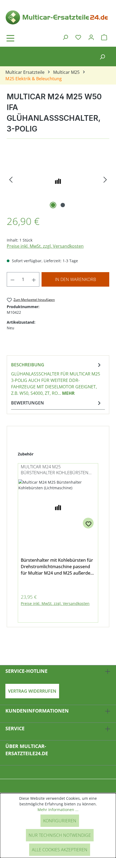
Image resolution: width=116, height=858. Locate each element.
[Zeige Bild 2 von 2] (63, 205)
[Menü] (25, 38)
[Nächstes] (105, 179)
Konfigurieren (59, 821)
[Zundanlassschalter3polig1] (58, 179)
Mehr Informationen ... (58, 809)
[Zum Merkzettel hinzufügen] (88, 523)
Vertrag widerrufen (32, 691)
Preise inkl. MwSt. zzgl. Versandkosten (45, 246)
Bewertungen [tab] (27, 403)
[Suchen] (65, 37)
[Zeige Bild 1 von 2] (53, 205)
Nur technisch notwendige (60, 835)
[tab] (56, 379)
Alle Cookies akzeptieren (59, 850)
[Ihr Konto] (91, 37)
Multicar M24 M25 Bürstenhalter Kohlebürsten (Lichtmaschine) (54, 470)
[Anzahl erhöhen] (34, 279)
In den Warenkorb (75, 279)
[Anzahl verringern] (12, 279)
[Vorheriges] (11, 179)
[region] (58, 179)
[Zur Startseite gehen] (58, 16)
